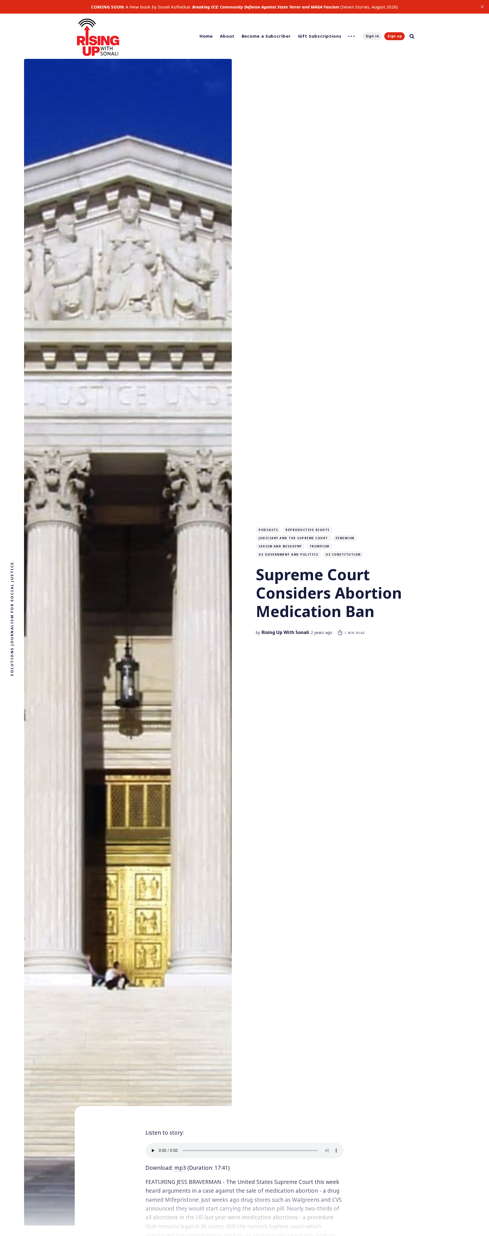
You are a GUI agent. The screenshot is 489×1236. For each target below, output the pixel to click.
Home (206, 36)
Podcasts (268, 530)
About (227, 36)
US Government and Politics (288, 554)
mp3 (180, 1167)
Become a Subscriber (266, 36)
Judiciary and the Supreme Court (293, 538)
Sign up (394, 36)
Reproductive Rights (308, 530)
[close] (482, 6)
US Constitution (343, 554)
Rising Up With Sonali (285, 632)
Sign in (372, 36)
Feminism (345, 538)
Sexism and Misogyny (280, 546)
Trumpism (319, 546)
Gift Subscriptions (320, 36)
